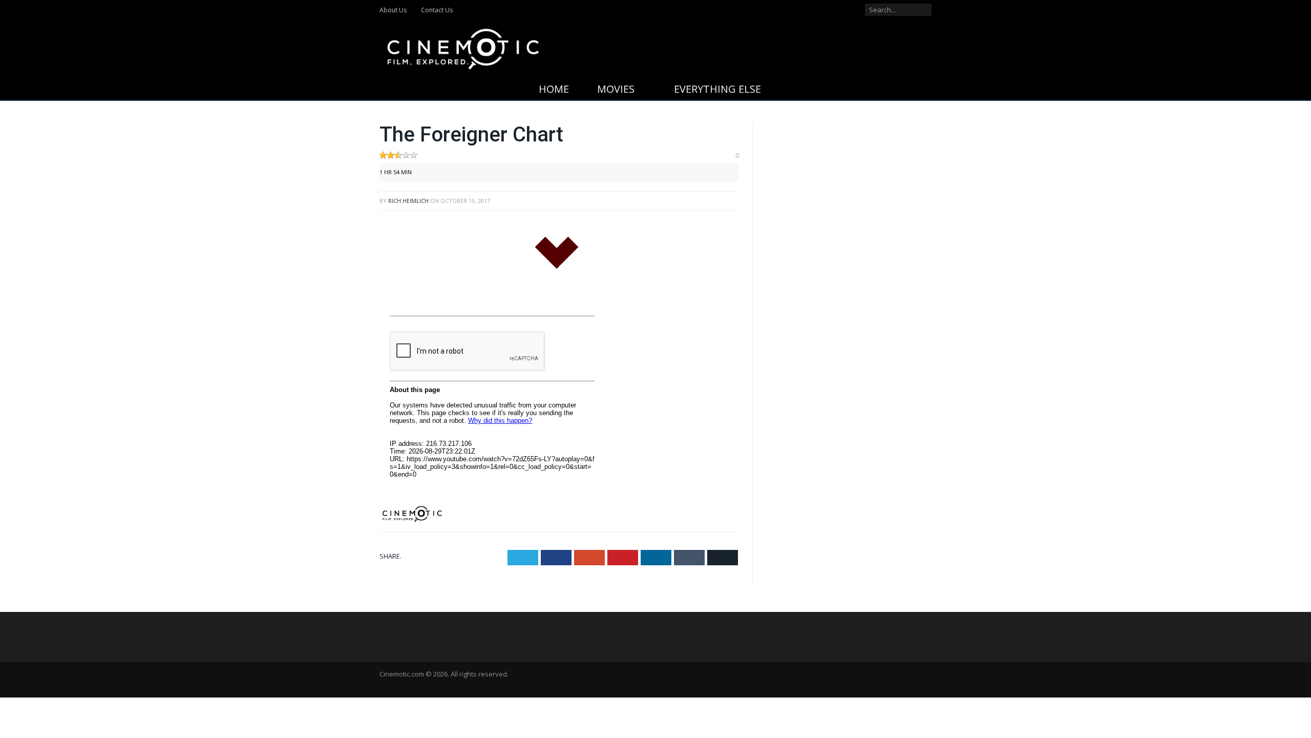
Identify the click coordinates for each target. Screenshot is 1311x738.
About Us (393, 10)
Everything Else (717, 89)
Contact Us (437, 10)
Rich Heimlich (408, 200)
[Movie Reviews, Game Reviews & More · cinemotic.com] (463, 47)
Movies (616, 89)
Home (554, 89)
